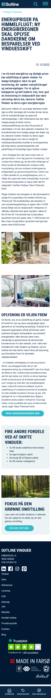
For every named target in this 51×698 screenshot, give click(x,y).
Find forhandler (39, 694)
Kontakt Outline (8, 617)
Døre (3, 579)
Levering (5, 590)
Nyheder (5, 612)
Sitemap (5, 602)
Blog (3, 634)
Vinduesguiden (23, 694)
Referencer (6, 585)
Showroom (9, 694)
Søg (35, 4)
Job (3, 606)
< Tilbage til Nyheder (11, 12)
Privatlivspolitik (9, 623)
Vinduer (5, 574)
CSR (3, 596)
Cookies (5, 629)
